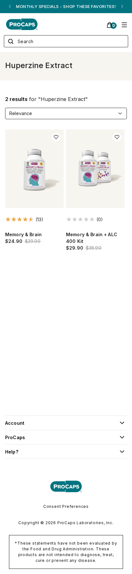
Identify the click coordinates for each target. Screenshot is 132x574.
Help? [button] (11, 451)
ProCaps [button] (15, 437)
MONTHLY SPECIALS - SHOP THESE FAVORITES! (66, 6)
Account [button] (14, 423)
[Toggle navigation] (124, 24)
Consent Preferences (66, 506)
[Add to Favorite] (56, 137)
